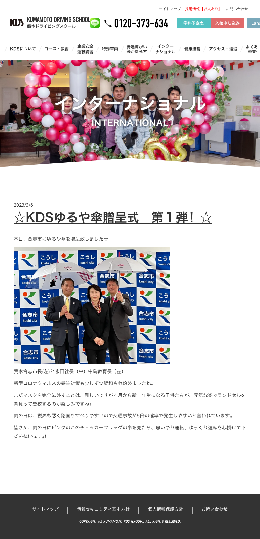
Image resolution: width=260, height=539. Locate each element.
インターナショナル (165, 49)
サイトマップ (170, 9)
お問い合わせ (237, 9)
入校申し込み (227, 23)
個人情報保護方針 (165, 509)
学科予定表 (193, 23)
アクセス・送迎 (223, 49)
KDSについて (23, 49)
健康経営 (192, 49)
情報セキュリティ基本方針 (103, 509)
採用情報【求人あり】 (203, 9)
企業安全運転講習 (85, 49)
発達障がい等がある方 (137, 49)
